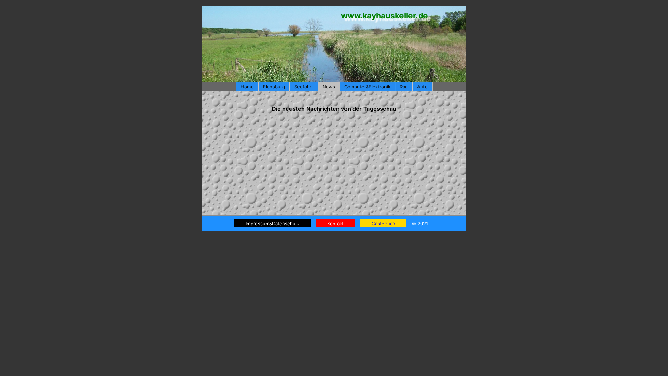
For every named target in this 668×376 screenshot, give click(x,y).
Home (247, 86)
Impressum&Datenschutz (273, 223)
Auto (422, 86)
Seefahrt (303, 86)
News (329, 86)
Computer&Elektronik (367, 86)
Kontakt (335, 223)
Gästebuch (383, 223)
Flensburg (274, 86)
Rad (404, 86)
